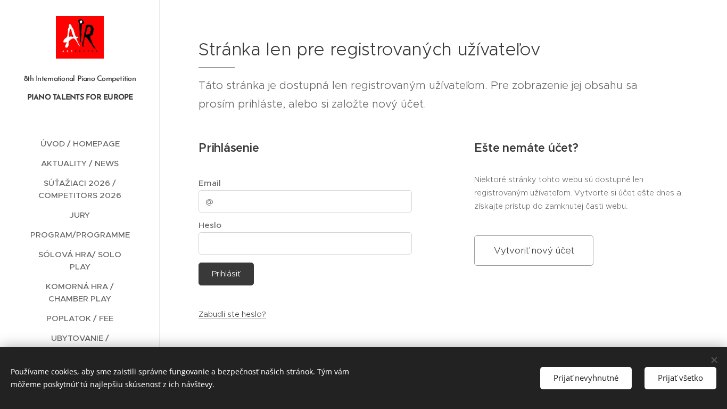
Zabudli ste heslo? (232, 314)
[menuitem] (79, 143)
